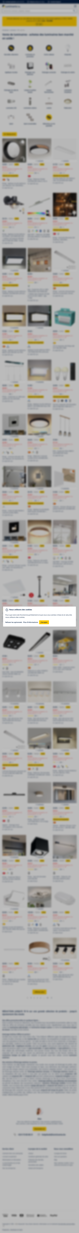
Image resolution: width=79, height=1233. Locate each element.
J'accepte (44, 622)
